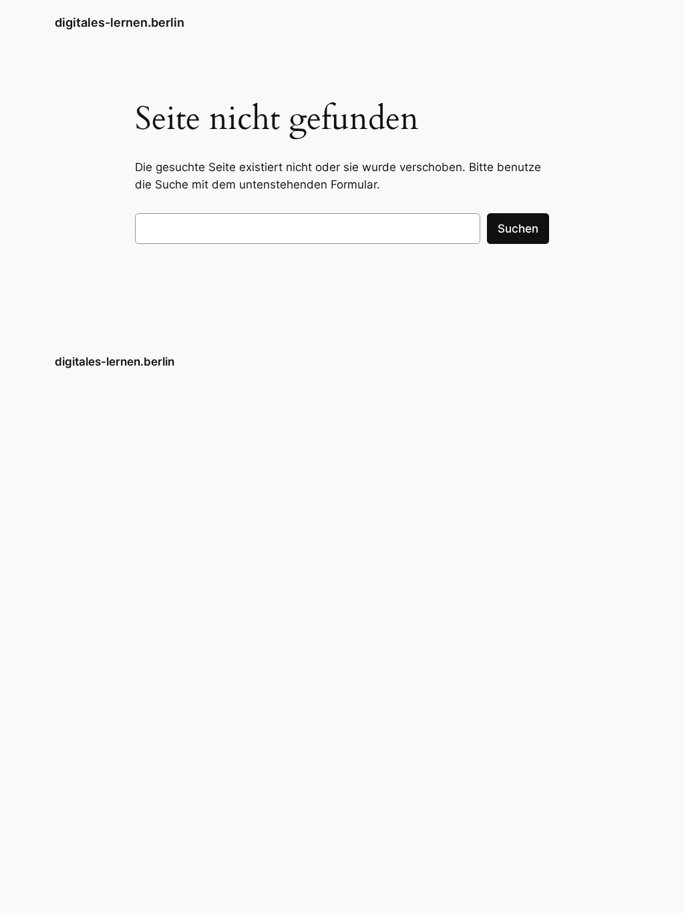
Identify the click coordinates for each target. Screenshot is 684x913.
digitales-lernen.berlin (119, 22)
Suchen (518, 228)
